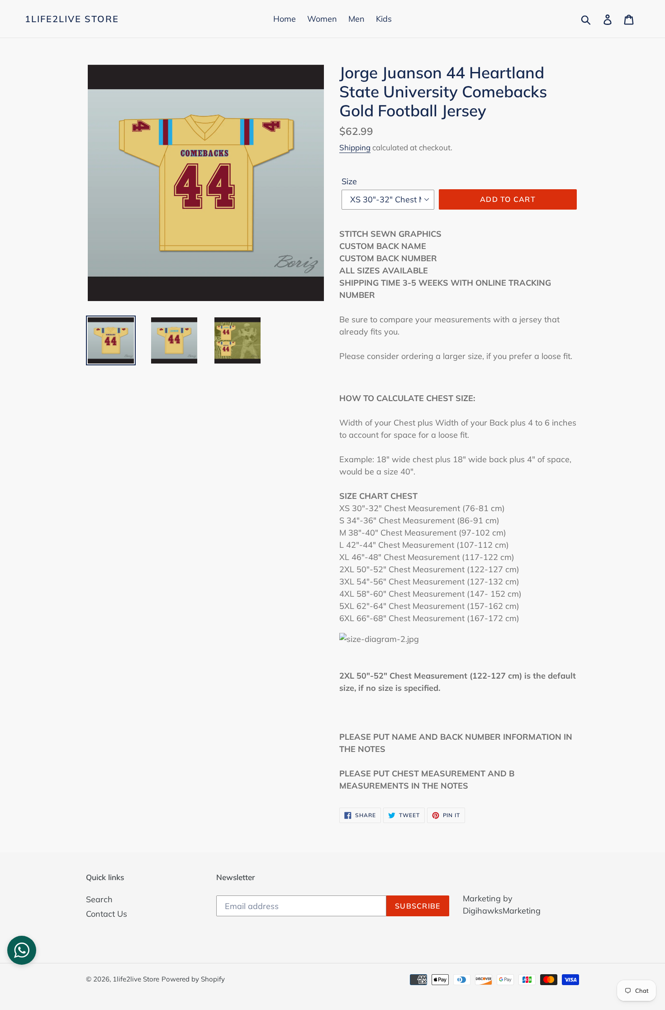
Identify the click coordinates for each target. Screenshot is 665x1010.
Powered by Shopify (193, 979)
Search (99, 899)
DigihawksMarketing (502, 910)
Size (349, 181)
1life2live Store (72, 19)
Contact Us (106, 914)
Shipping (354, 147)
